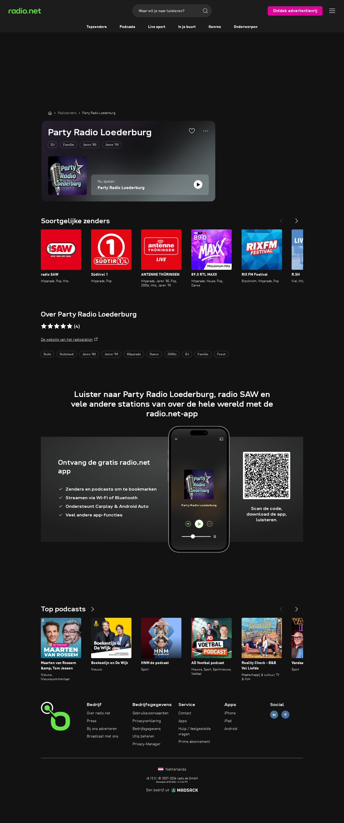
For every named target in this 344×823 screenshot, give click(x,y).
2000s (172, 354)
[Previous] (281, 218)
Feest (221, 354)
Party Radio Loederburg (121, 188)
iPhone (230, 713)
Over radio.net (98, 713)
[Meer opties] (206, 131)
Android (230, 729)
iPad (228, 721)
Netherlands (175, 769)
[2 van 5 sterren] (50, 326)
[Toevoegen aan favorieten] (192, 130)
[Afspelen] (198, 184)
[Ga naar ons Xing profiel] (285, 715)
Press (91, 721)
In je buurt (187, 27)
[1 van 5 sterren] (44, 326)
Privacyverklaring (146, 721)
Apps (182, 721)
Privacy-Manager (146, 744)
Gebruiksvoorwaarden (150, 713)
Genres (215, 27)
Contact (184, 713)
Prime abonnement (194, 742)
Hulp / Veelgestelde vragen (194, 731)
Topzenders (97, 27)
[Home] (50, 113)
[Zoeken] (205, 11)
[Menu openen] (332, 11)
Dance (154, 354)
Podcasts (127, 27)
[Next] (296, 218)
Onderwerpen (245, 27)
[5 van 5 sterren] (69, 326)
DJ (53, 145)
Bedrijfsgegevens (146, 729)
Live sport (156, 27)
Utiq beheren (143, 736)
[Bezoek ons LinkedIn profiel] (274, 715)
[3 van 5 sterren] (56, 326)
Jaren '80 (89, 145)
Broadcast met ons (102, 736)
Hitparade (134, 354)
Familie (68, 145)
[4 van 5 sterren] (63, 326)
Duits (47, 354)
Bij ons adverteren (102, 729)
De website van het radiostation (67, 340)
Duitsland (67, 354)
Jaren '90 (112, 145)
